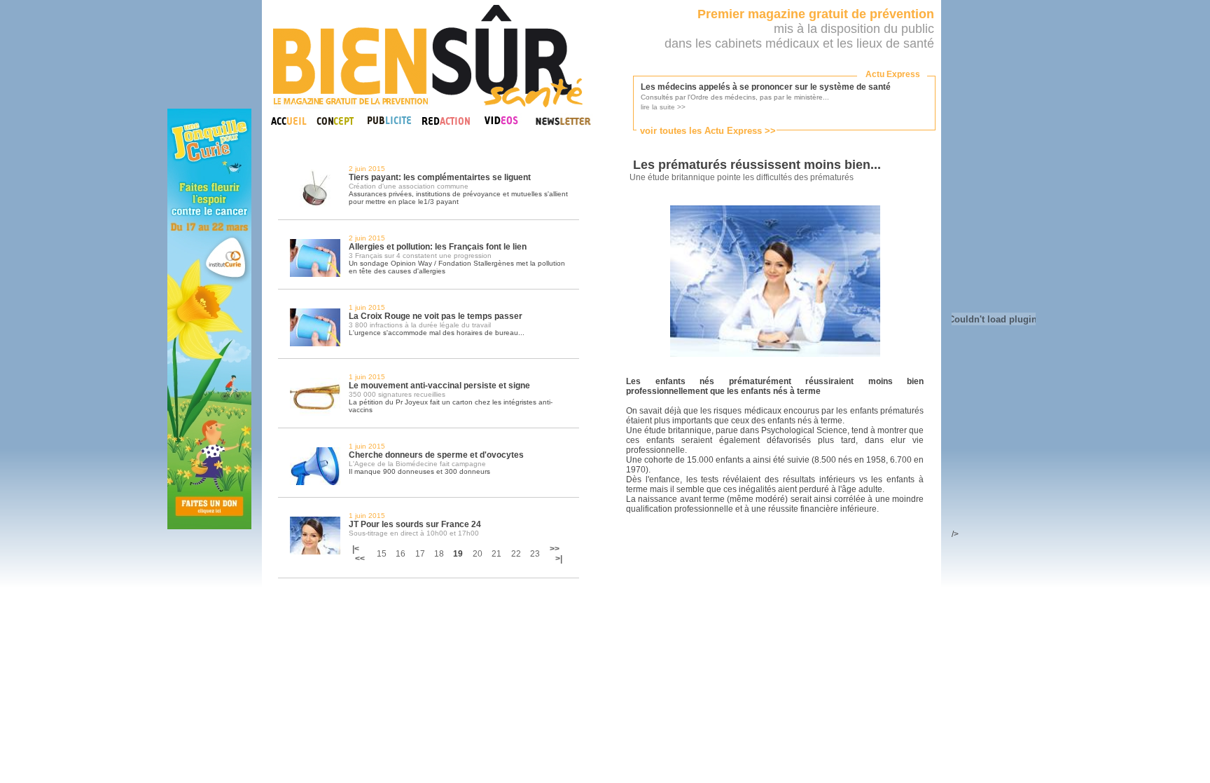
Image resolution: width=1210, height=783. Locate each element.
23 (535, 554)
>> (554, 549)
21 (496, 554)
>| (558, 559)
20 (477, 554)
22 (516, 554)
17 (420, 554)
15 (382, 554)
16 (400, 554)
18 (439, 554)
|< (356, 549)
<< (360, 559)
